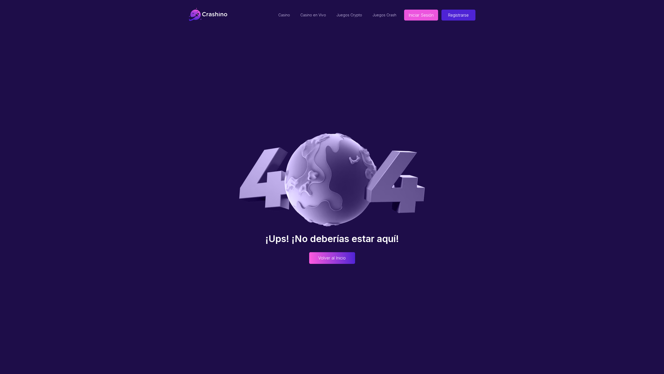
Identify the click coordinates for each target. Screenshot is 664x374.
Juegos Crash (384, 15)
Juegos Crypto (349, 15)
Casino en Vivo (313, 15)
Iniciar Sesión (421, 15)
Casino (284, 15)
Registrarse (458, 15)
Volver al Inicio (332, 258)
